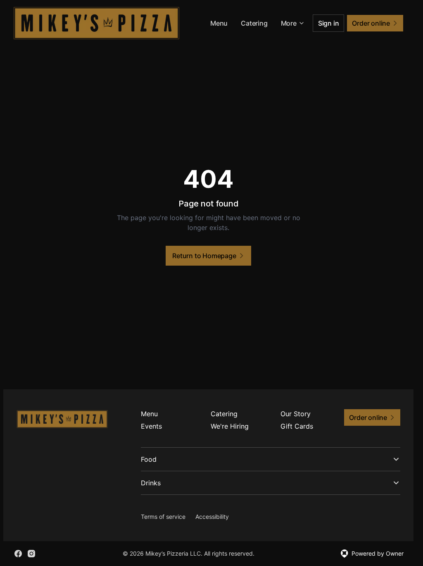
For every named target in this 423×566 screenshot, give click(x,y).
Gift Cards (296, 426)
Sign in (328, 23)
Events (151, 426)
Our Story (295, 414)
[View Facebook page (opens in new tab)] (18, 554)
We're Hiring (230, 426)
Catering (254, 23)
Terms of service (163, 516)
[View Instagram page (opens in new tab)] (31, 554)
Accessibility (212, 516)
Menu (219, 23)
